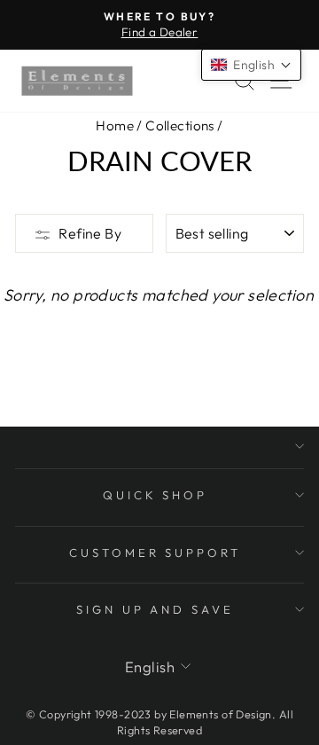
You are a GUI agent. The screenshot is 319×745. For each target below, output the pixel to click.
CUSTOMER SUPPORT (155, 552)
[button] (251, 65)
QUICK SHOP (155, 495)
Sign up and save (155, 609)
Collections (179, 125)
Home (115, 125)
